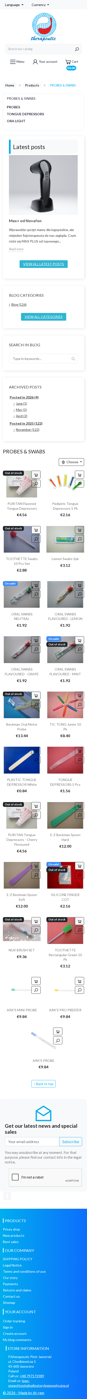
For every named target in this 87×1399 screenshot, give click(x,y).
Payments (10, 1284)
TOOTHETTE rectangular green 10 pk (65, 955)
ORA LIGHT (16, 121)
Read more (16, 249)
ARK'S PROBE (43, 1060)
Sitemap (9, 1303)
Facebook (7, 1196)
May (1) (21, 410)
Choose (72, 462)
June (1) (21, 403)
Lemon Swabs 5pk (65, 559)
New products (13, 1235)
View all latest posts (43, 264)
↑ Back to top (43, 1084)
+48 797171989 (32, 1376)
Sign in (8, 1327)
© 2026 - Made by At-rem (23, 1393)
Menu (20, 62)
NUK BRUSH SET (22, 950)
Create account (15, 1333)
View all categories (44, 317)
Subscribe (70, 1141)
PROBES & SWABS (21, 98)
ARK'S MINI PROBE (22, 1010)
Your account (48, 62)
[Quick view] (36, 483)
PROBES (13, 107)
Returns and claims (17, 1290)
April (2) (21, 416)
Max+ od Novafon (25, 220)
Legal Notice (12, 1265)
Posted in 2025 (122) (26, 423)
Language (13, 5)
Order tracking (14, 1321)
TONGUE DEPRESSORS (25, 114)
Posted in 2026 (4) (24, 397)
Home (9, 85)
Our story (10, 1278)
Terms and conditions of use (24, 1271)
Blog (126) (19, 304)
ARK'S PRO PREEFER (65, 1010)
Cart (72, 63)
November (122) (27, 430)
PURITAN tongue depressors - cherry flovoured (22, 839)
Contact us (11, 1296)
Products (32, 85)
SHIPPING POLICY (17, 1259)
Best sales (11, 1242)
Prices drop (11, 1229)
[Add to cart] (79, 474)
